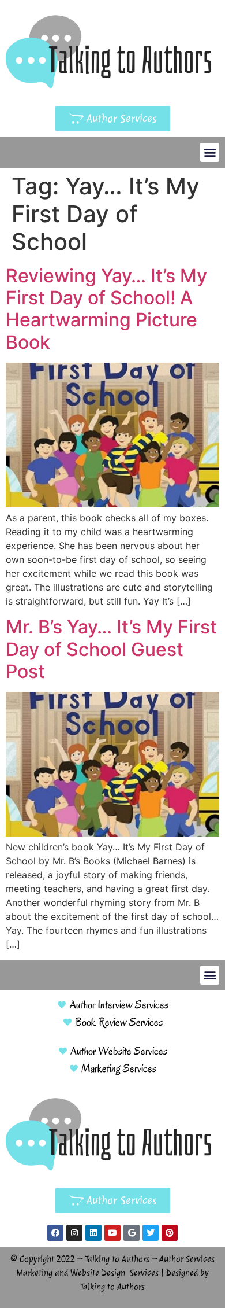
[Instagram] (74, 1233)
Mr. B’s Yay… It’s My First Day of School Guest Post (111, 649)
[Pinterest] (170, 1233)
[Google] (131, 1233)
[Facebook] (55, 1233)
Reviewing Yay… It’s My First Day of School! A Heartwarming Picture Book (106, 308)
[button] (209, 152)
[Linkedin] (93, 1233)
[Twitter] (150, 1233)
